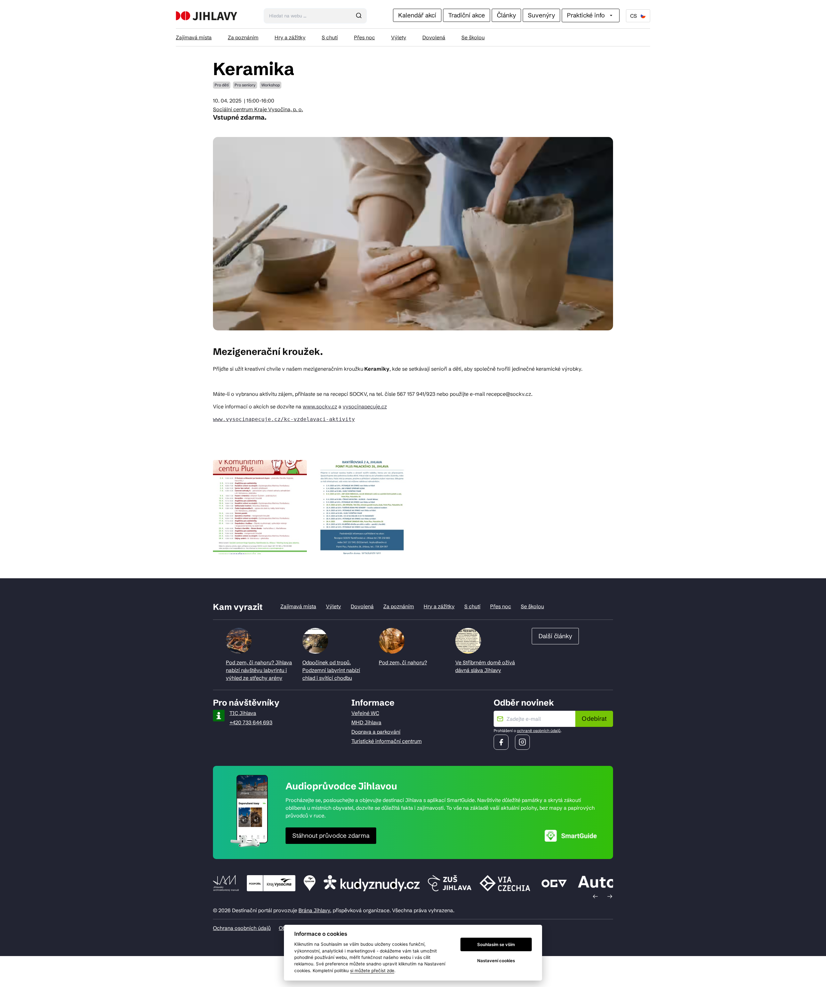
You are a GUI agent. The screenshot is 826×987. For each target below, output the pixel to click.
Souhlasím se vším (496, 944)
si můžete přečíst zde (372, 970)
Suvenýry (541, 15)
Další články (555, 636)
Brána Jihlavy (314, 910)
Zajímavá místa (194, 37)
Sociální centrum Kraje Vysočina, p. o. (258, 109)
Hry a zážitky (290, 37)
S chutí (330, 37)
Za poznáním (243, 37)
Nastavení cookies (496, 960)
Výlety (398, 37)
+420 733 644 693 (250, 722)
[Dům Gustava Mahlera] (206, 15)
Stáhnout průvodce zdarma (330, 835)
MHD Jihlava (366, 722)
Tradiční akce (466, 15)
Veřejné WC (365, 713)
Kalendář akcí (417, 15)
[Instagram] (522, 742)
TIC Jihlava (242, 713)
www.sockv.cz (320, 406)
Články (506, 15)
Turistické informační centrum (386, 741)
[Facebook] (501, 742)
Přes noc (364, 37)
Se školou (473, 37)
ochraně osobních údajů (538, 730)
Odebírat (594, 718)
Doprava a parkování (375, 731)
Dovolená (433, 37)
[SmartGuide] (571, 836)
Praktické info (586, 15)
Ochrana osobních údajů (242, 928)
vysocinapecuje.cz (365, 406)
